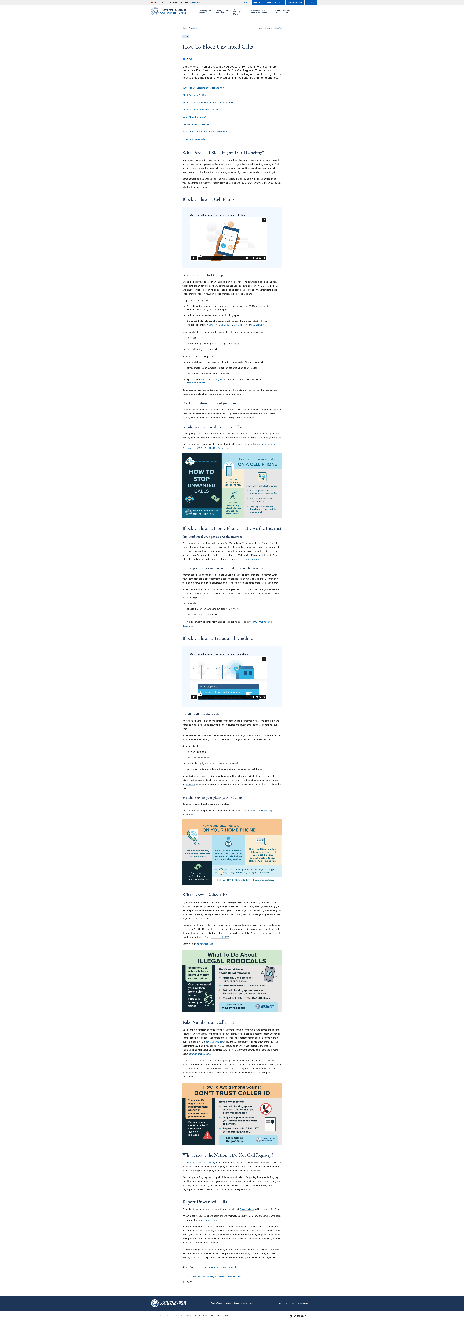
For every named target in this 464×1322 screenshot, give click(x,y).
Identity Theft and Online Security (282, 11)
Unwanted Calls (233, 1276)
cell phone (203, 1267)
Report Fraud (258, 2)
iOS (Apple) (238, 325)
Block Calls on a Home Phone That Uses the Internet (208, 102)
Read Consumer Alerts (275, 2)
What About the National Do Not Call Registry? (205, 132)
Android (210, 325)
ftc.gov (158, 1315)
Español (246, 2)
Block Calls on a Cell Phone (196, 95)
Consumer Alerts (240, 1303)
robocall (232, 1267)
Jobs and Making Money (237, 11)
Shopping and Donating (204, 11)
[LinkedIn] (298, 1317)
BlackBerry (224, 325)
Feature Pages (216, 1303)
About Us (167, 1315)
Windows (257, 325)
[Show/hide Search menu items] (309, 11)
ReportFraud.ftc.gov (196, 383)
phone (224, 1267)
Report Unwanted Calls (194, 139)
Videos (252, 1303)
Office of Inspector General (220, 1315)
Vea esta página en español (270, 28)
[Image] (232, 981)
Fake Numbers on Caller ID (196, 124)
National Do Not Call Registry (201, 1162)
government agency (216, 1042)
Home (185, 28)
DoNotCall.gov (215, 379)
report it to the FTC (220, 937)
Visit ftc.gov (310, 2)
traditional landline (254, 559)
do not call (214, 1267)
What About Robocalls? (194, 117)
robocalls (190, 784)
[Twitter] (294, 1317)
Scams (301, 12)
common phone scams (200, 1054)
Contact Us (178, 1315)
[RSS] (306, 1317)
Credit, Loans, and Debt (221, 11)
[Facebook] (291, 1317)
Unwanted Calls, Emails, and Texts (259, 11)
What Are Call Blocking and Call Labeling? (203, 88)
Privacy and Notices (192, 1315)
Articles (194, 28)
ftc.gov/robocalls (205, 944)
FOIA (205, 1315)
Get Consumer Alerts (295, 2)
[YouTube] (302, 1317)
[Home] (171, 14)
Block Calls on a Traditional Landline (200, 109)
